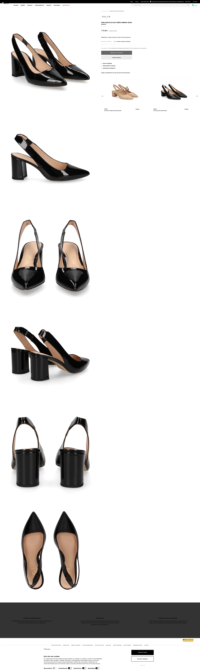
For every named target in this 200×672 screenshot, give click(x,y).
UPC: (102, 26)
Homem (23, 5)
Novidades (57, 5)
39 (113, 44)
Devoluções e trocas (56, 645)
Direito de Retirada (117, 645)
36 (105, 44)
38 (111, 44)
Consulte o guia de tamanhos (123, 41)
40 (116, 44)
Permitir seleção (142, 659)
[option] (50, 59)
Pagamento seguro (137, 645)
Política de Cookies (99, 645)
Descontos (66, 5)
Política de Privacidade (87, 645)
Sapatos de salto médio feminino (117, 11)
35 (102, 44)
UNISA (106, 109)
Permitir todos (142, 652)
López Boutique (145, 1)
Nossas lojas (66, 645)
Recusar (142, 665)
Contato (195, 1)
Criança (29, 5)
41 (119, 44)
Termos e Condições (75, 645)
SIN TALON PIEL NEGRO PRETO (160, 110)
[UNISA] (106, 16)
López (137, 1)
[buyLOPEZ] (5, 4)
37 (108, 44)
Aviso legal (108, 645)
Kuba (131, 1)
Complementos (39, 5)
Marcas (48, 5)
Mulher (16, 5)
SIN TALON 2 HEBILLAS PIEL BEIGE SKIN (112, 110)
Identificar (188, 1)
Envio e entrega (127, 645)
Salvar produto (116, 57)
